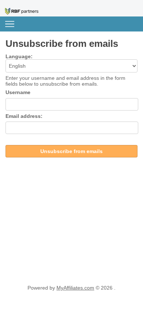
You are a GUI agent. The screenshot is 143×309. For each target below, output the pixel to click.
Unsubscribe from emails (71, 151)
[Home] (22, 11)
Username (18, 92)
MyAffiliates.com (75, 288)
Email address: (24, 116)
